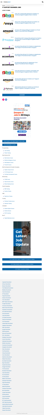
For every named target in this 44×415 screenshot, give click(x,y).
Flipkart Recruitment (6, 408)
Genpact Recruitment (6, 410)
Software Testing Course (9, 201)
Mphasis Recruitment (6, 378)
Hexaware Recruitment (6, 380)
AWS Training (7, 188)
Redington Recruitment (6, 337)
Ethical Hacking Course (9, 184)
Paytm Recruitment (6, 382)
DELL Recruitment (6, 335)
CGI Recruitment (5, 376)
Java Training (7, 150)
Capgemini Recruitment (7, 325)
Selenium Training (8, 203)
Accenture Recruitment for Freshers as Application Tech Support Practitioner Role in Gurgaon (28, 46)
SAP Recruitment (5, 398)
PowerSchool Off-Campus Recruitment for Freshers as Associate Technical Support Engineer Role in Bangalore (28, 39)
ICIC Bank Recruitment (6, 317)
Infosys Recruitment (6, 284)
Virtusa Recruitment (6, 353)
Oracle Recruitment (6, 291)
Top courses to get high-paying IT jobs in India (14, 141)
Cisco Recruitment (6, 355)
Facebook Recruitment (6, 388)
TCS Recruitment (5, 368)
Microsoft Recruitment (6, 333)
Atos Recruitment (5, 390)
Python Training (8, 152)
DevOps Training (8, 191)
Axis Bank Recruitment (6, 360)
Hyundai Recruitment (6, 364)
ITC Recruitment (5, 384)
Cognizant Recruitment (6, 282)
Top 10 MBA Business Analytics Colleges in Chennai (22, 264)
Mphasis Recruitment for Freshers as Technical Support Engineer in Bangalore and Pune (27, 87)
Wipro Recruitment (6, 327)
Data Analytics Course (9, 162)
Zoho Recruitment (5, 372)
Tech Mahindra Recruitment (7, 287)
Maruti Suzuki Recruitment (7, 307)
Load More (22, 95)
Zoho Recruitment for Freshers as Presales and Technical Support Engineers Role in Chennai (27, 71)
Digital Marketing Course (9, 218)
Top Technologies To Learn (9, 144)
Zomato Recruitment (6, 392)
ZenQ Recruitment (6, 315)
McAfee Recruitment (6, 343)
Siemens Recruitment (6, 297)
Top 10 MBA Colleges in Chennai (22, 269)
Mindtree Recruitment (6, 289)
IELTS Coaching (8, 213)
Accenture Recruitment (6, 370)
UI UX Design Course (9, 172)
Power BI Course (8, 164)
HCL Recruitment (5, 374)
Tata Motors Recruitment (7, 309)
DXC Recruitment (5, 313)
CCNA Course (7, 179)
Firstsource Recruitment (7, 305)
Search (42, 2)
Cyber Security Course (9, 181)
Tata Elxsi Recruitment (6, 319)
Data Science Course (9, 158)
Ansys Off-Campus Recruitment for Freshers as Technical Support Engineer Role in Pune (27, 22)
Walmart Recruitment (6, 358)
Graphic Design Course (9, 169)
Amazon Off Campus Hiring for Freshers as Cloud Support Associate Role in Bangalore (27, 30)
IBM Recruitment (5, 331)
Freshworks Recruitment (7, 345)
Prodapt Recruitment (6, 303)
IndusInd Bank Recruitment (7, 404)
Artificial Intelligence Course (10, 160)
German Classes (8, 210)
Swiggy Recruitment (6, 366)
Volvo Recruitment (6, 299)
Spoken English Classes (9, 208)
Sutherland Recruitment (7, 341)
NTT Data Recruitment (6, 400)
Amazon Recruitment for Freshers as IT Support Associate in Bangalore (27, 79)
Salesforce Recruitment (7, 357)
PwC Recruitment (5, 321)
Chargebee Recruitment (7, 347)
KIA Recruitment (5, 394)
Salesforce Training (8, 196)
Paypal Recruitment (6, 295)
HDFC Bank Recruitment (7, 402)
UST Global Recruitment (7, 311)
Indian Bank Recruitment (7, 406)
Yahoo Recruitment (6, 349)
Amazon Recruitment (6, 286)
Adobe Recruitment (6, 386)
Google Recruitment (6, 329)
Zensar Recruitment (6, 396)
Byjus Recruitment (6, 362)
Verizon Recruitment (6, 339)
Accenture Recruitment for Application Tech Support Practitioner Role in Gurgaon (26, 63)
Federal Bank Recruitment (7, 323)
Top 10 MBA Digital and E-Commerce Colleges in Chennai (22, 259)
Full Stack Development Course (11, 174)
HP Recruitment (5, 293)
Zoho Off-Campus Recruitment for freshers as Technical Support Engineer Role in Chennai (27, 14)
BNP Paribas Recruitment (7, 301)
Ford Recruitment (5, 351)
